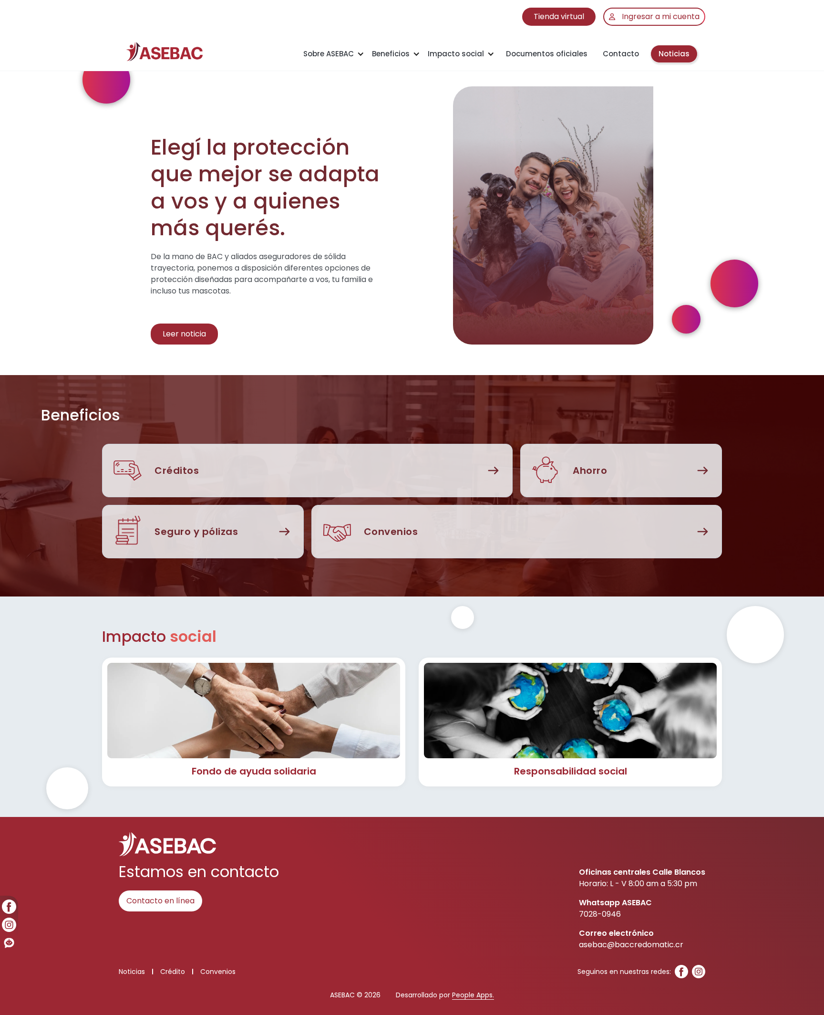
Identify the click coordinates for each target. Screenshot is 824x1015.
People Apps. (473, 995)
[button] (333, 54)
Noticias (674, 54)
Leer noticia (184, 333)
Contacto (621, 54)
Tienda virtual (559, 16)
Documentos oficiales (546, 54)
